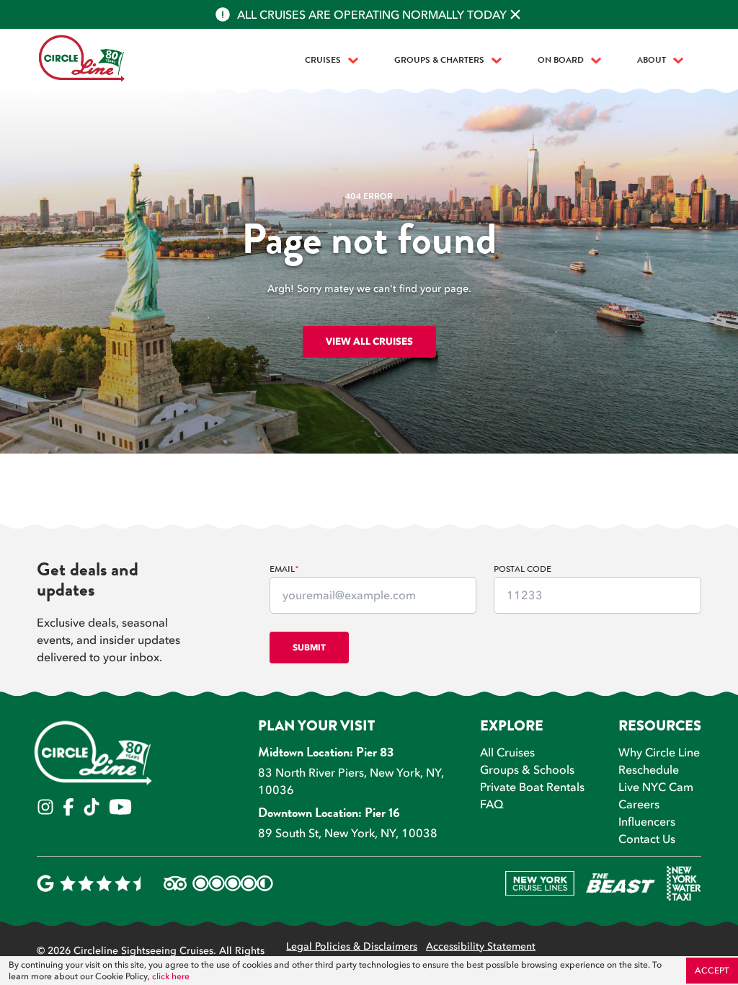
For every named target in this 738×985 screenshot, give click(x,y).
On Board (561, 61)
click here (171, 976)
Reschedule (648, 769)
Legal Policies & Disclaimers (351, 947)
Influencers (646, 821)
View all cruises (369, 341)
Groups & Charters (439, 61)
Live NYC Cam (655, 786)
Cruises (323, 61)
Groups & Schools (527, 769)
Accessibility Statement (480, 947)
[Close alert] (515, 14)
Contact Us (646, 838)
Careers (638, 804)
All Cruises (507, 752)
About (651, 61)
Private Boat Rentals (532, 786)
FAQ (492, 804)
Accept (712, 971)
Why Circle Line (659, 752)
